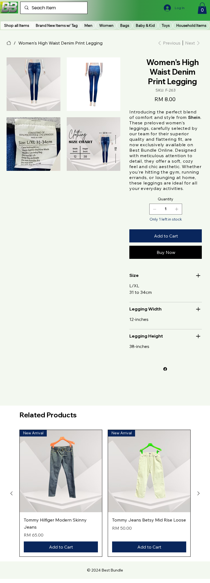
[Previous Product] (11, 493)
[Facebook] (165, 369)
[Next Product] (198, 493)
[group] (105, 493)
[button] (56, 25)
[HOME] (9, 43)
